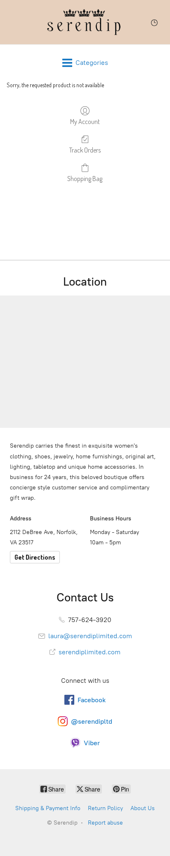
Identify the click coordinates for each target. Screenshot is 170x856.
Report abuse (105, 822)
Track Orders (85, 150)
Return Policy (105, 808)
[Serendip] (85, 22)
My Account (85, 121)
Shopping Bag (84, 178)
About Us (142, 808)
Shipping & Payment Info (47, 808)
